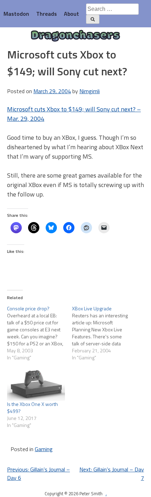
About (71, 13)
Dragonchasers (75, 36)
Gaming (44, 449)
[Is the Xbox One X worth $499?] (36, 383)
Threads (46, 13)
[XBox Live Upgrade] (104, 333)
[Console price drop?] (39, 333)
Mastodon (16, 13)
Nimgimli (89, 91)
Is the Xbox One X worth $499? (32, 407)
